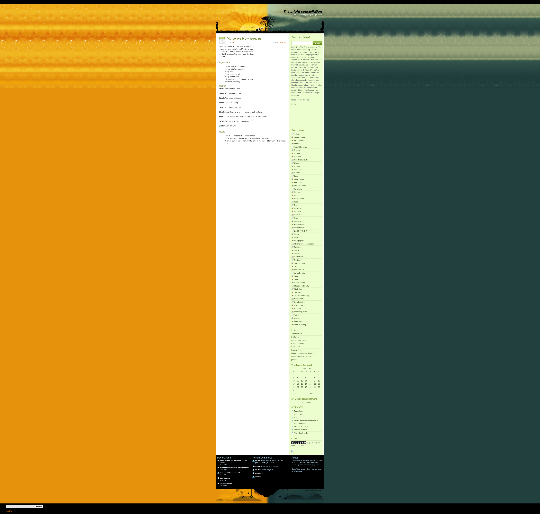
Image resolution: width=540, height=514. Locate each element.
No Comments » (281, 42)
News (296, 237)
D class (297, 166)
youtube (294, 360)
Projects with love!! (301, 430)
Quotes (297, 254)
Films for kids (299, 199)
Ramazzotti (298, 257)
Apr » (312, 393)
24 (294, 387)
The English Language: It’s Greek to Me (234, 467)
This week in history (301, 296)
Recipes (232, 42)
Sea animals (299, 270)
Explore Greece (300, 186)
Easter (296, 176)
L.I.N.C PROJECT (301, 231)
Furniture (297, 208)
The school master (301, 433)
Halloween (298, 215)
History (297, 218)
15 (315, 381)
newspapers (299, 241)
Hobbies (297, 221)
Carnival (297, 157)
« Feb (295, 393)
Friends (297, 205)
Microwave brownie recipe (244, 38)
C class (297, 153)
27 (306, 387)
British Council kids (298, 340)
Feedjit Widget (306, 402)
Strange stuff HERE (301, 286)
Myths (296, 234)
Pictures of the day (301, 427)
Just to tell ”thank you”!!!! (230, 473)
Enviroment (298, 183)
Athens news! (296, 334)
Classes (297, 163)
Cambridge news (297, 344)
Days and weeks (226, 483)
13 (306, 381)
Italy (295, 418)
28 (310, 387)
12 (302, 381)
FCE (296, 195)
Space (296, 276)
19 (302, 384)
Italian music (299, 228)
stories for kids (299, 283)
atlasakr (258, 473)
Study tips (298, 289)
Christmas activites (301, 160)
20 (306, 384)
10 (294, 381)
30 (319, 387)
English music (299, 179)
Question (297, 250)
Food (296, 202)
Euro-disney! (299, 411)
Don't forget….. (299, 170)
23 (319, 384)
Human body (299, 225)
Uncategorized (299, 302)
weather (297, 318)
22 (315, 384)
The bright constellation (302, 11)
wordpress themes (316, 490)
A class (297, 134)
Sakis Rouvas (299, 263)
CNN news (295, 347)
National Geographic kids (301, 356)
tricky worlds (299, 299)
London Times (296, 350)
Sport (296, 279)
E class (297, 173)
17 (294, 384)
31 (294, 390)
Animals (297, 144)
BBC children (296, 337)
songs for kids (299, 273)
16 (319, 381)
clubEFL (9, 511)
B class (297, 150)
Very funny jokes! (300, 312)
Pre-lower (298, 247)
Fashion (297, 192)
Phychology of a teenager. (304, 244)
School (297, 267)
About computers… (301, 137)
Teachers (297, 292)
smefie (257, 460)
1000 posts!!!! (225, 478)
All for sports (299, 140)
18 (298, 384)
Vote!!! (296, 315)
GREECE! (298, 414)
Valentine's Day (300, 309)
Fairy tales (298, 189)
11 (298, 381)
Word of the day (300, 325)
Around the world (300, 147)
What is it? (298, 321)
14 (310, 381)
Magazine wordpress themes (302, 353)
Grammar (297, 212)
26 (302, 387)
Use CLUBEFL (299, 305)
